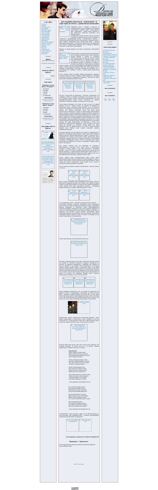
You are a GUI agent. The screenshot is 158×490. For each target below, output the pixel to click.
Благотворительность (48, 42)
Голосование (45, 52)
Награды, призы (46, 30)
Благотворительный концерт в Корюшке (109, 64)
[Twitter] (52, 22)
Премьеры (45, 40)
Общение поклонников (48, 63)
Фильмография (46, 31)
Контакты (44, 53)
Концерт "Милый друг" (110, 56)
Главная (44, 24)
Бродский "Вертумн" (109, 75)
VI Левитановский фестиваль (108, 61)
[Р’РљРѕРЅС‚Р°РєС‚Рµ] (46, 22)
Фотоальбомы (46, 34)
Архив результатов (48, 101)
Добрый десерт (108, 77)
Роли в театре (45, 33)
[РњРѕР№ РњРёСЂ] (50, 22)
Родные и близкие (47, 43)
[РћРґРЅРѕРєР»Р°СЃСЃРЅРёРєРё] (48, 22)
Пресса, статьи (46, 45)
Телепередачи (45, 36)
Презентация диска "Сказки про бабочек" (109, 67)
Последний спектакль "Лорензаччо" (109, 82)
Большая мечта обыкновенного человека (110, 53)
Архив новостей (46, 50)
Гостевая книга (46, 27)
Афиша (44, 25)
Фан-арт (44, 48)
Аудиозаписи (45, 37)
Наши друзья (45, 49)
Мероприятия (45, 39)
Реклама (44, 46)
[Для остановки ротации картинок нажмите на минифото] (110, 39)
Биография (45, 28)
